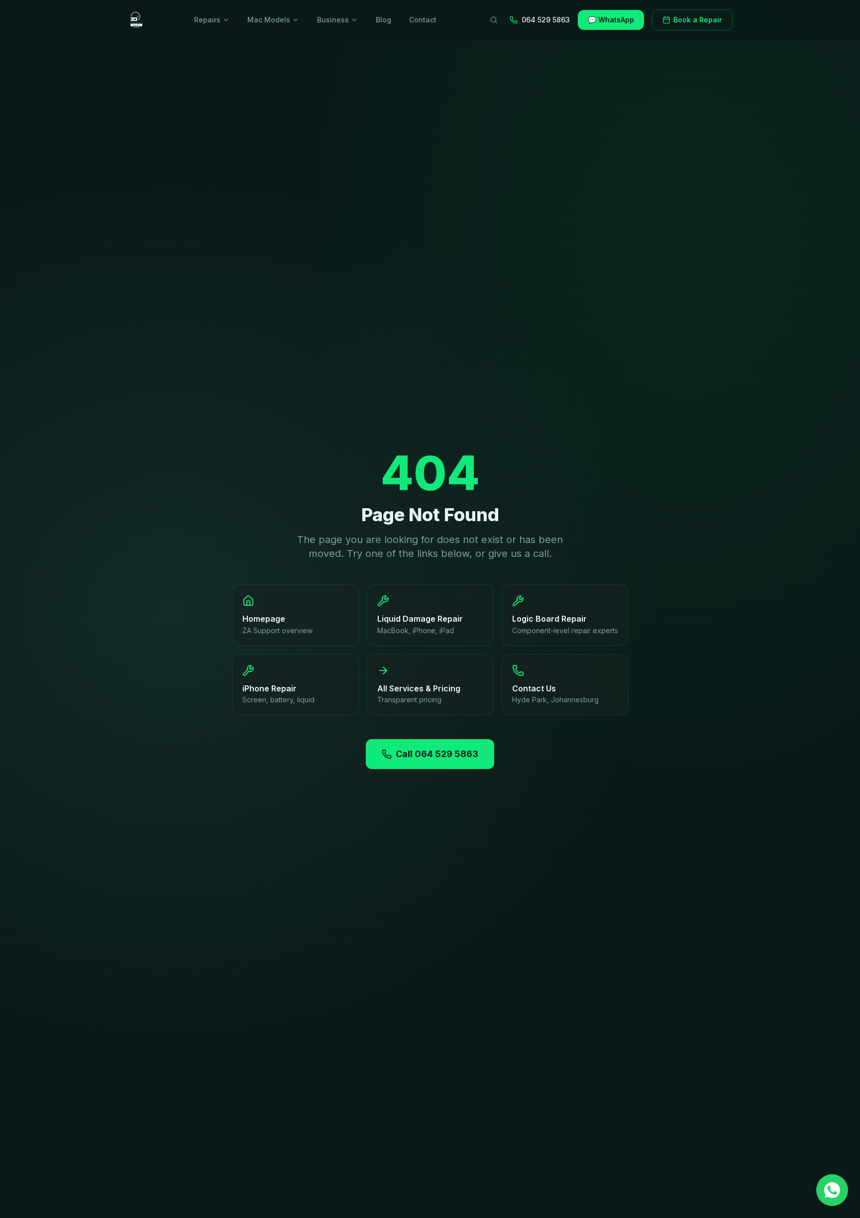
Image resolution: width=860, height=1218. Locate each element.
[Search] (494, 20)
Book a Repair (697, 19)
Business (333, 19)
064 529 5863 (546, 19)
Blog (383, 19)
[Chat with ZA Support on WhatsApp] (832, 1190)
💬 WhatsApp (611, 19)
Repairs (207, 19)
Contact (422, 19)
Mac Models (268, 19)
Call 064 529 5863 (437, 754)
